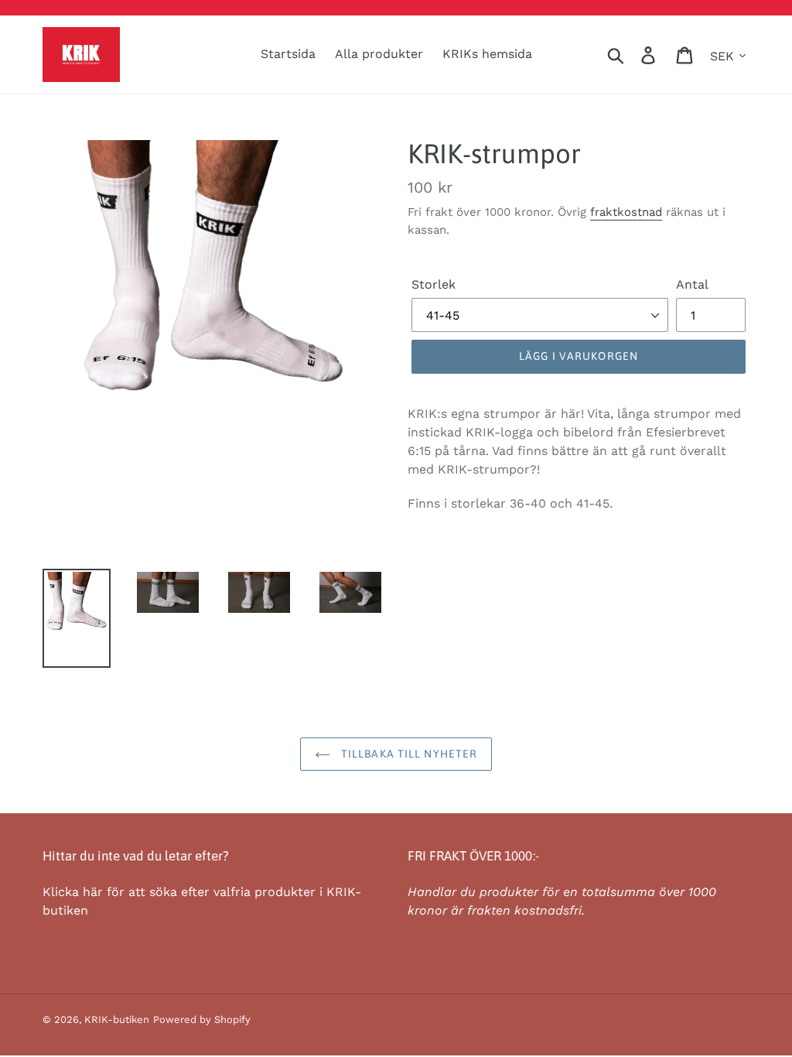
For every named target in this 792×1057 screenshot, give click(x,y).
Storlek (433, 284)
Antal (692, 284)
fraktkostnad (626, 212)
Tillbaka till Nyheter (408, 753)
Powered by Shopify (202, 1019)
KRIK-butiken (116, 1019)
